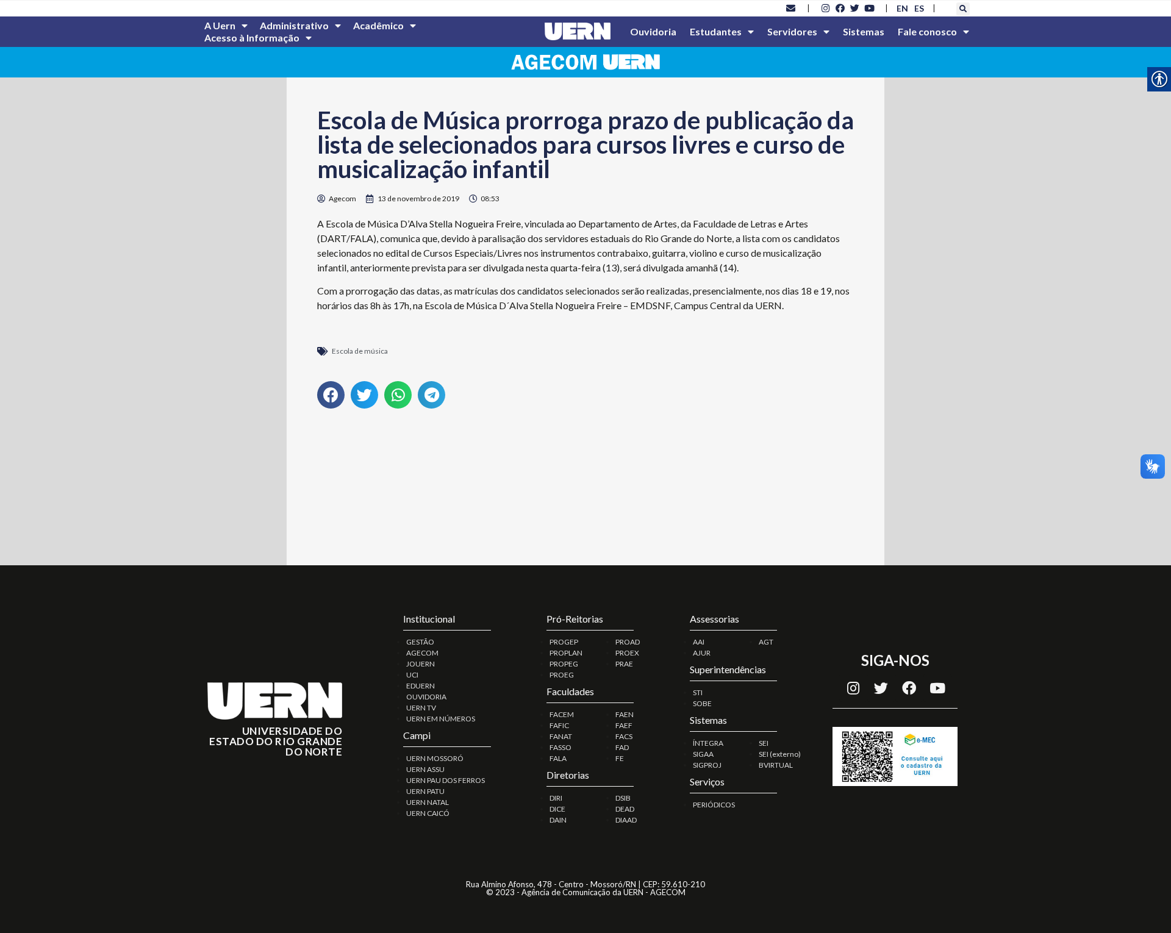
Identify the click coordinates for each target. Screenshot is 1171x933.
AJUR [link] (702, 652)
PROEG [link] (562, 674)
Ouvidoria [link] (653, 31)
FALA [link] (558, 758)
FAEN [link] (624, 714)
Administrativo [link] (294, 25)
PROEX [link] (627, 652)
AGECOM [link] (422, 652)
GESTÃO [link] (420, 641)
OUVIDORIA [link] (426, 696)
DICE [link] (557, 808)
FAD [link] (622, 747)
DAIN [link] (558, 819)
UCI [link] (412, 674)
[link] (791, 8)
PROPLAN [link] (566, 652)
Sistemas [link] (863, 31)
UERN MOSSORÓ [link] (435, 758)
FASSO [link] (560, 747)
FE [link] (619, 758)
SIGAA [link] (703, 754)
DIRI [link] (556, 798)
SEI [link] (763, 743)
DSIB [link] (623, 798)
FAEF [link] (623, 725)
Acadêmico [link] (378, 25)
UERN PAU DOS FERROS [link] (445, 780)
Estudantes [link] (716, 31)
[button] (963, 9)
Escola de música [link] (360, 351)
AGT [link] (766, 641)
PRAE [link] (624, 663)
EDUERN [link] (420, 685)
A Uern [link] (219, 25)
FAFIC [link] (559, 725)
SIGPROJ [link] (707, 765)
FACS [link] (623, 736)
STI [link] (698, 692)
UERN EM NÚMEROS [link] (440, 718)
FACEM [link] (562, 714)
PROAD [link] (627, 641)
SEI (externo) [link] (780, 754)
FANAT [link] (561, 736)
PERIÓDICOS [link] (714, 804)
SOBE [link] (702, 703)
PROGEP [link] (564, 641)
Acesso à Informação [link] (251, 37)
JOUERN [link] (420, 663)
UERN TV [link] (421, 707)
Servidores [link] (792, 31)
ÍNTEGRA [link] (708, 743)
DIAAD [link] (626, 819)
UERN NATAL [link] (427, 802)
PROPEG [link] (564, 663)
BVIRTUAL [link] (776, 765)
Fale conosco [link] (927, 31)
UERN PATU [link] (425, 791)
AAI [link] (698, 641)
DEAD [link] (624, 808)
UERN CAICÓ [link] (427, 813)
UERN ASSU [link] (425, 769)
